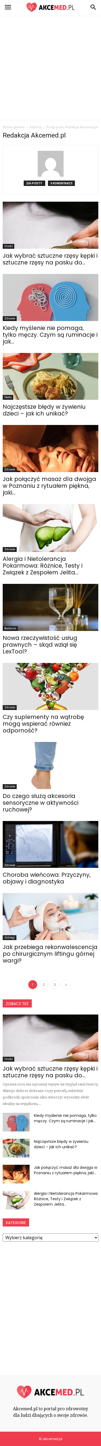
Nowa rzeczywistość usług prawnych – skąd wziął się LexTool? (40, 644)
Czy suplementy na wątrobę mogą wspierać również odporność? (43, 723)
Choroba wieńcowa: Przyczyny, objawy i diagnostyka (46, 878)
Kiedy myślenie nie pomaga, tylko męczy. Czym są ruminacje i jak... (50, 334)
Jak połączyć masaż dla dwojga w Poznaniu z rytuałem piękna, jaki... (49, 485)
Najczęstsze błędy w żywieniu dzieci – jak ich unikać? (44, 410)
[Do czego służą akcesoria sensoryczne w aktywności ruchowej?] (50, 765)
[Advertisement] (50, 68)
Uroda (8, 246)
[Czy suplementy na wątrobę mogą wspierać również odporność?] (50, 686)
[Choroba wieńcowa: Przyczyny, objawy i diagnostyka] (50, 844)
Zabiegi (9, 937)
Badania (10, 628)
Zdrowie (9, 318)
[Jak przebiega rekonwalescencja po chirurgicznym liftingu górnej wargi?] (50, 916)
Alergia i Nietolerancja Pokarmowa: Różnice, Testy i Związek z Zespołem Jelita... (42, 565)
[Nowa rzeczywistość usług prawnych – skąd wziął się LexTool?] (50, 607)
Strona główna (14, 127)
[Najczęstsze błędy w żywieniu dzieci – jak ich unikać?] (50, 376)
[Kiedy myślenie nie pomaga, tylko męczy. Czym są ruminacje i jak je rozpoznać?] (50, 297)
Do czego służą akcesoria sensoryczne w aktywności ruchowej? (40, 802)
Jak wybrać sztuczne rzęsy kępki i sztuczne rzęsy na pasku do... (50, 259)
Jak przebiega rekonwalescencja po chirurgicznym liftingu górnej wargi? (50, 953)
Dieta (8, 397)
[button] (93, 7)
